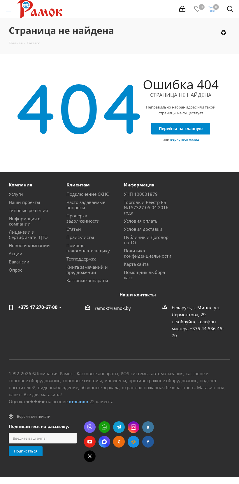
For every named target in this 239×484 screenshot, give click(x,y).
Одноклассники (119, 442)
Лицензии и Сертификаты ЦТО (28, 234)
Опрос (15, 270)
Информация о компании (25, 221)
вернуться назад (184, 139)
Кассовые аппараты (87, 280)
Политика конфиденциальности (147, 253)
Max (104, 442)
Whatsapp (104, 427)
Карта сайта (136, 264)
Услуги (16, 194)
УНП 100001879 (141, 194)
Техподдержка (81, 259)
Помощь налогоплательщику (88, 248)
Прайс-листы (80, 237)
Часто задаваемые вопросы (85, 204)
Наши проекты (24, 202)
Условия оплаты (141, 221)
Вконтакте (148, 427)
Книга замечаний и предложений (87, 269)
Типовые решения (28, 210)
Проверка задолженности (83, 218)
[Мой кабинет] (182, 9)
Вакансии (19, 262)
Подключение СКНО (88, 194)
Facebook (148, 442)
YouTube (90, 442)
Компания (20, 185)
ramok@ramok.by (113, 308)
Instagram (133, 427)
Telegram (119, 427)
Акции (15, 253)
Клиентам (78, 185)
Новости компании (29, 245)
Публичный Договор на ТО (146, 239)
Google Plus (133, 442)
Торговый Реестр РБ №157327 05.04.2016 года (146, 207)
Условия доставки (143, 229)
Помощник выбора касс (144, 274)
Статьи (73, 229)
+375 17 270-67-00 (37, 307)
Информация (139, 185)
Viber (90, 427)
